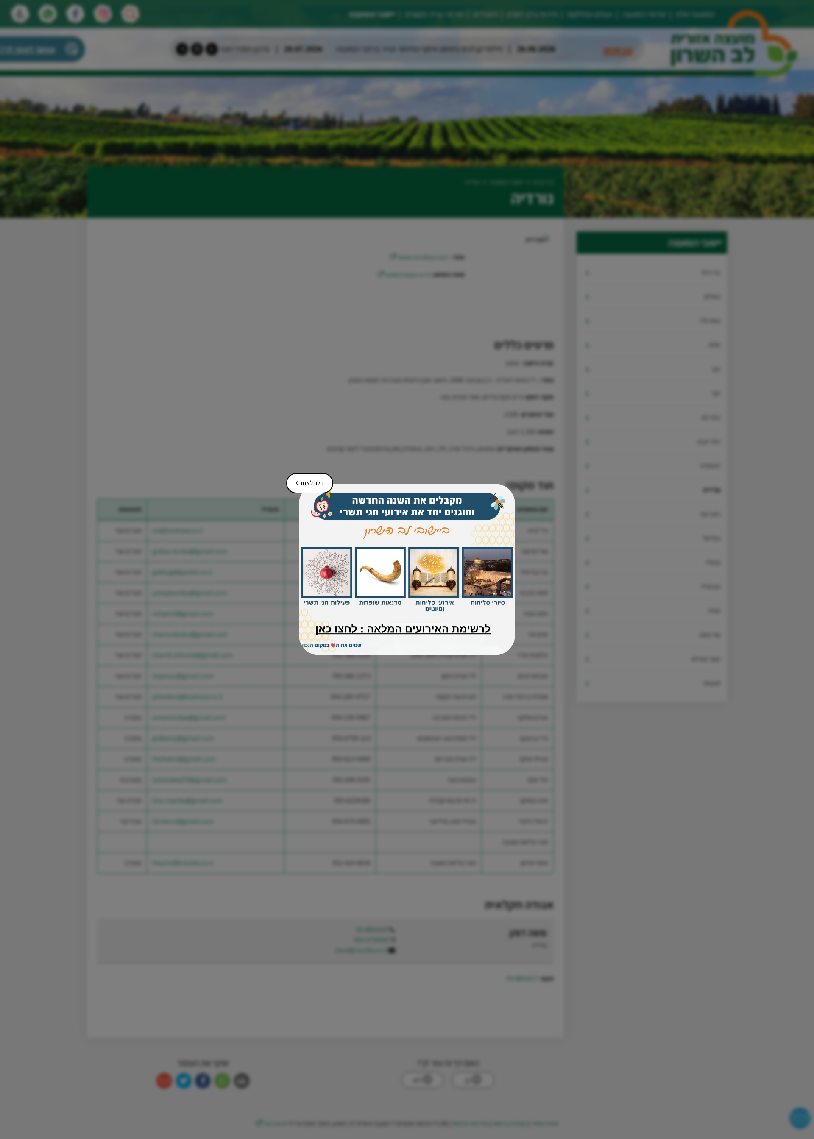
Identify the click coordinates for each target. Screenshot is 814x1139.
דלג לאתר (307, 480)
